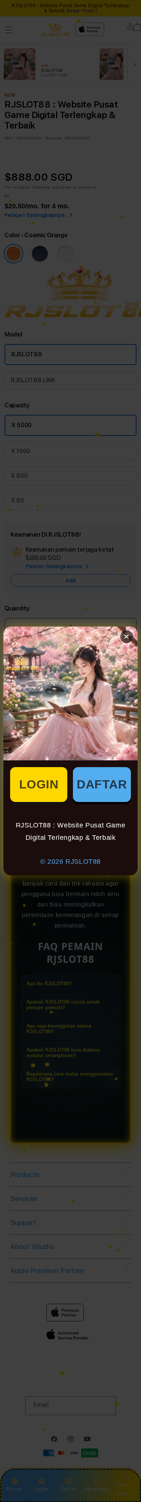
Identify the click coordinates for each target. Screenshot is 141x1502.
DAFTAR (102, 784)
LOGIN (39, 784)
